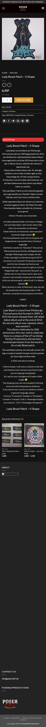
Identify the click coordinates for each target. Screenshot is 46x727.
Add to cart (24, 100)
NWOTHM (10, 115)
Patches (14, 73)
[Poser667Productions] (23, 8)
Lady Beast (10, 150)
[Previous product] (9, 85)
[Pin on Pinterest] (23, 121)
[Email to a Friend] (18, 121)
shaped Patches (20, 115)
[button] (3, 8)
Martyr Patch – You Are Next (33, 452)
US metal (30, 115)
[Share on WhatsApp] (4, 121)
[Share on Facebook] (9, 121)
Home (4, 73)
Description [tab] (9, 140)
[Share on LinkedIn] (27, 121)
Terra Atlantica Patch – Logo (11, 452)
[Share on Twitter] (13, 121)
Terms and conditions (32, 718)
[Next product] (4, 85)
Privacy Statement (12, 718)
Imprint (23, 720)
